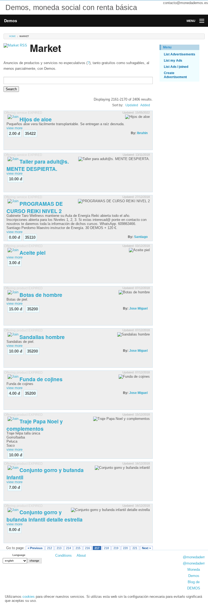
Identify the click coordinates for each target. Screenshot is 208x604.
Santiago (141, 237)
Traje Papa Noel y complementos (34, 424)
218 (106, 548)
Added (145, 105)
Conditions (63, 555)
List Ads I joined (176, 67)
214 (68, 548)
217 (97, 548)
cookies (28, 597)
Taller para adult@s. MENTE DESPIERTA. (37, 165)
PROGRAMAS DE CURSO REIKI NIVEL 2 (34, 207)
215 (78, 548)
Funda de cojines (41, 379)
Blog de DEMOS (193, 585)
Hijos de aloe (36, 119)
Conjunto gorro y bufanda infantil (45, 473)
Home (12, 36)
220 (125, 548)
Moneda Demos (193, 573)
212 (49, 548)
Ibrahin (142, 133)
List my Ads (173, 60)
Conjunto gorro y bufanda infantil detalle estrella (44, 515)
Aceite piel (33, 252)
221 (134, 548)
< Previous (35, 548)
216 (87, 548)
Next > (146, 548)
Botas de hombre (41, 294)
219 (115, 548)
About (81, 555)
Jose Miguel (138, 308)
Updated (131, 105)
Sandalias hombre (42, 337)
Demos (10, 20)
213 (59, 548)
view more (14, 128)
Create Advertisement (175, 75)
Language (18, 554)
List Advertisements (179, 54)
